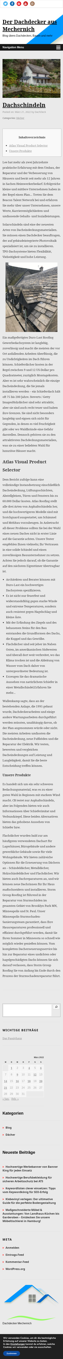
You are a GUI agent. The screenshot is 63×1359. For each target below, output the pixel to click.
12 (34, 1074)
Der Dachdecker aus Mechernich (30, 25)
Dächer (20, 118)
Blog (9, 1127)
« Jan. (6, 1099)
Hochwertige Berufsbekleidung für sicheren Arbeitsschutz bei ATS (27, 1179)
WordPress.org (15, 1269)
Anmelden (12, 1248)
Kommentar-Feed (17, 1262)
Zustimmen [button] (12, 1353)
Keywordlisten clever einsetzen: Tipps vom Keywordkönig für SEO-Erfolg (29, 1190)
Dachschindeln (24, 105)
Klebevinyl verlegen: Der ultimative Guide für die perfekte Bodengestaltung (29, 1201)
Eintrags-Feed (15, 1255)
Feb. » (15, 1099)
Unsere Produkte (20, 151)
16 (17, 1081)
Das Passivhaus (12, 1038)
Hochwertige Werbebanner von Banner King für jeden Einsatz (30, 1168)
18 (29, 1081)
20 (40, 1081)
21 (5, 1088)
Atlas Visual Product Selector (28, 145)
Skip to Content (15, 12)
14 (5, 1081)
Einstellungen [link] (17, 1344)
